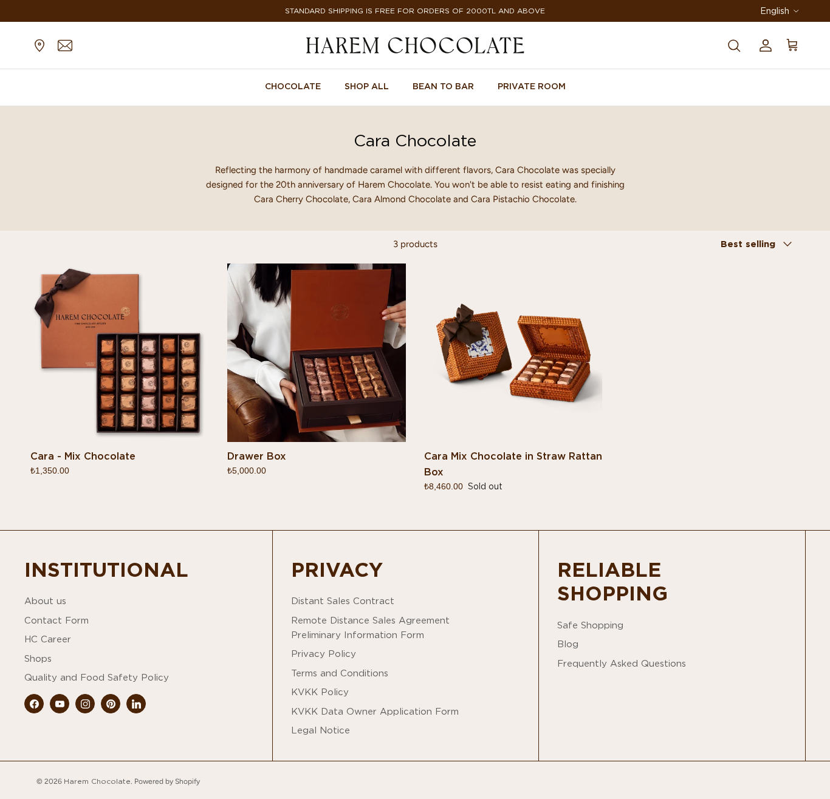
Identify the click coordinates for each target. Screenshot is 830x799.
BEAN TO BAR (443, 86)
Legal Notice (320, 730)
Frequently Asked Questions (621, 663)
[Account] (763, 45)
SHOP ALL (367, 86)
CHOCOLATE (293, 86)
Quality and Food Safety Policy (96, 677)
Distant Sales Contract (342, 601)
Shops (38, 658)
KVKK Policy (320, 692)
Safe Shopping (590, 625)
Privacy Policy (323, 653)
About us (45, 601)
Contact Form (56, 620)
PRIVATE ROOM (532, 86)
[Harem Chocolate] (415, 45)
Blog (567, 644)
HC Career (47, 639)
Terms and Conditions (339, 673)
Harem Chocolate (97, 781)
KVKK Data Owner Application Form (375, 711)
